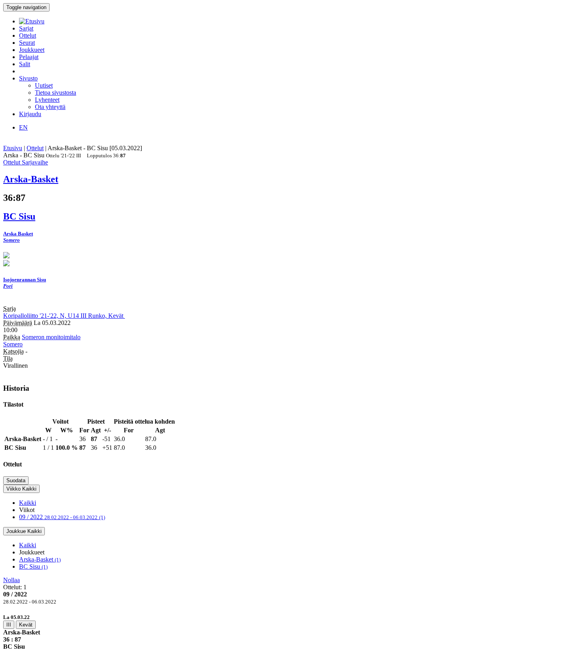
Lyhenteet (47, 99)
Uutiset (44, 85)
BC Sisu (33, 566)
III (8, 625)
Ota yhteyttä (50, 106)
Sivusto (28, 78)
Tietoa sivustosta (55, 92)
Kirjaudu (30, 114)
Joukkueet (31, 49)
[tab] (291, 631)
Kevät (26, 625)
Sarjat (26, 28)
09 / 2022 (62, 517)
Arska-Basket (40, 559)
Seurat (27, 42)
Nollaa (11, 580)
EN (23, 127)
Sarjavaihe (35, 162)
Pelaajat (28, 56)
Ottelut (27, 35)
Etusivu (12, 148)
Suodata (15, 480)
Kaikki (27, 502)
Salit (24, 64)
